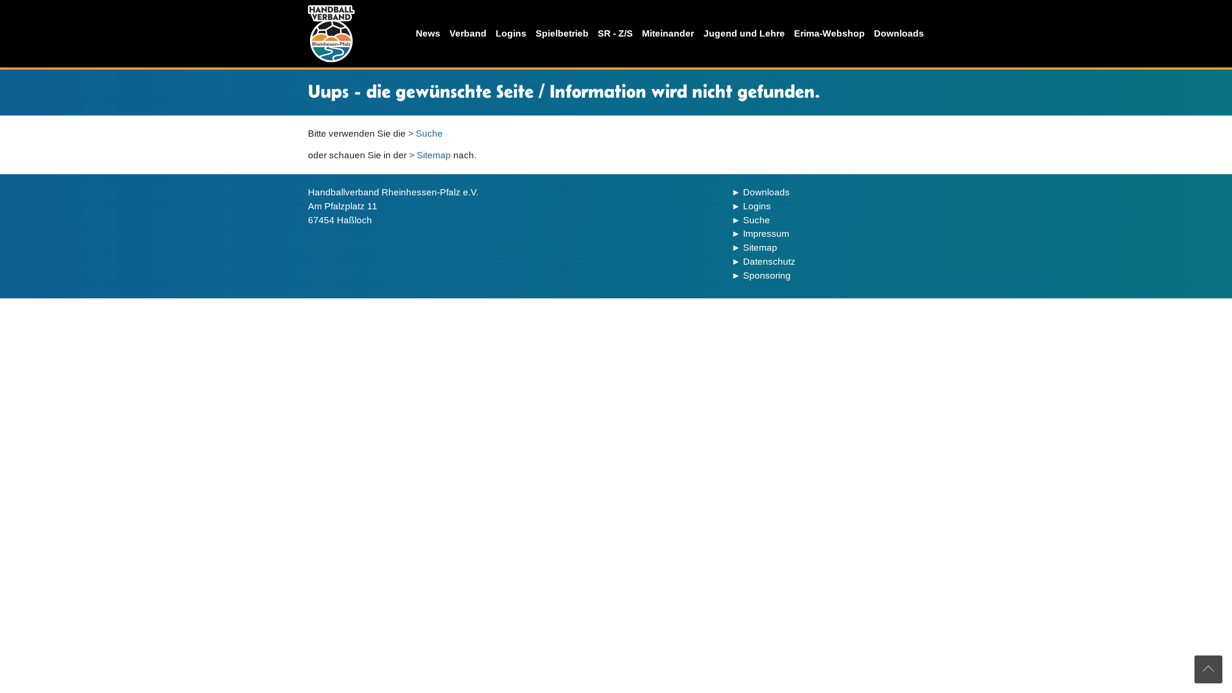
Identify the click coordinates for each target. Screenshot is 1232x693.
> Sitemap (430, 155)
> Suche (425, 133)
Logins (757, 206)
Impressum (766, 234)
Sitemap (760, 248)
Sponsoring (767, 275)
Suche (756, 220)
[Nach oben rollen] (1208, 669)
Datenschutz (769, 262)
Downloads (766, 192)
